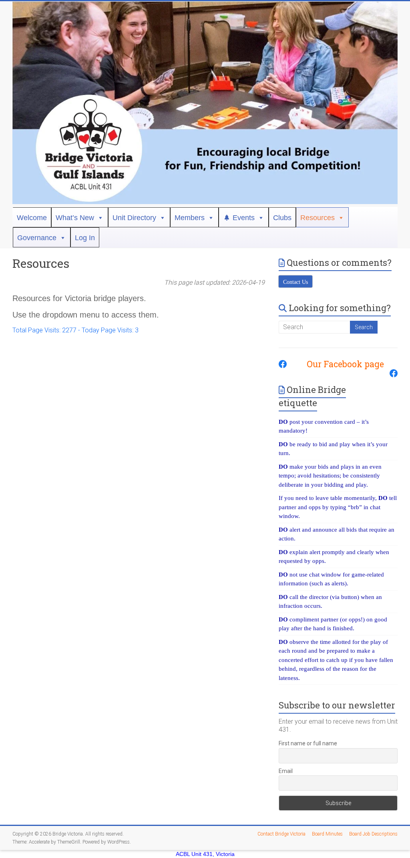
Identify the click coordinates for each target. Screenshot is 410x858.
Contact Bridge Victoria (281, 834)
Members (190, 218)
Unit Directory (134, 218)
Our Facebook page (341, 364)
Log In (85, 238)
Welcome (32, 218)
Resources (317, 218)
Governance (36, 238)
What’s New (75, 218)
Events (244, 218)
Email (286, 771)
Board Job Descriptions (373, 834)
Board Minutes (327, 834)
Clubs (282, 218)
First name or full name (308, 743)
